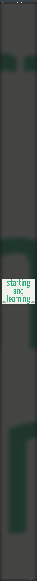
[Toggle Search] (34, 2)
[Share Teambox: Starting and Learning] (30, 579)
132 (33, 579)
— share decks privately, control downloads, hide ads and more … (18, 0)
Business (25, 579)
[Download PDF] (35, 579)
